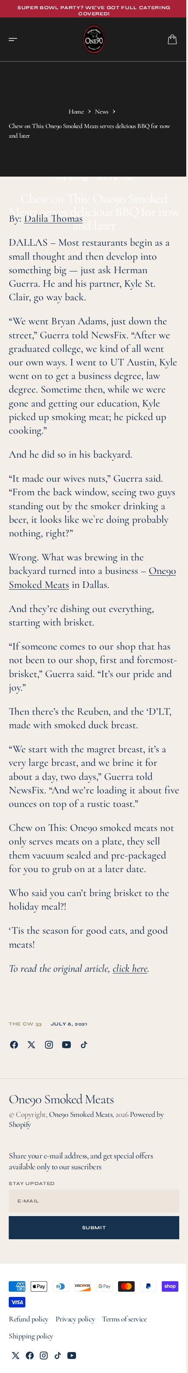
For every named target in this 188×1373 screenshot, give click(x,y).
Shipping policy (31, 1336)
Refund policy (29, 1319)
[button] (16, 39)
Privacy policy (75, 1319)
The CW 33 (71, 178)
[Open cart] (172, 39)
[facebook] (14, 1044)
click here (130, 968)
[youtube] (66, 1044)
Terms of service (124, 1319)
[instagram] (49, 1044)
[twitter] (31, 1044)
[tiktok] (84, 1044)
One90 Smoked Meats (80, 1114)
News (101, 111)
